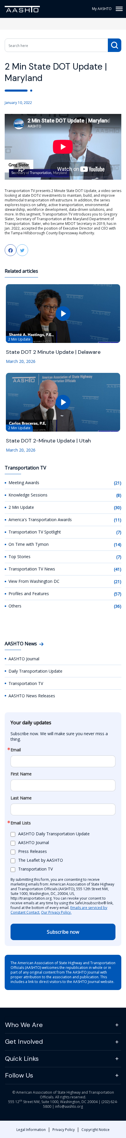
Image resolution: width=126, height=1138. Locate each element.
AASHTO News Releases (31, 695)
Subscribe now (63, 932)
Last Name (21, 798)
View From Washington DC (33, 581)
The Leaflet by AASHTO (40, 860)
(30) (117, 507)
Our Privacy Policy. (56, 912)
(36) (117, 606)
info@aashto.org (69, 1106)
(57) (117, 594)
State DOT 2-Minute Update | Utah (48, 440)
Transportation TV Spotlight (34, 532)
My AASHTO (102, 8)
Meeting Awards (23, 482)
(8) (118, 495)
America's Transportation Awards (40, 519)
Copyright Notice (95, 1129)
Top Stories (19, 556)
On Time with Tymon (28, 544)
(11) (117, 520)
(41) (117, 569)
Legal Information (31, 1129)
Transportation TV (25, 683)
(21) (117, 483)
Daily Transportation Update (35, 671)
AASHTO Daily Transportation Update (54, 833)
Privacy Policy (63, 1129)
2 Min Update (21, 507)
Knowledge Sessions (27, 495)
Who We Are (24, 1025)
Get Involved (24, 1041)
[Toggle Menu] (119, 9)
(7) (118, 532)
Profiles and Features (28, 593)
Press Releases (32, 851)
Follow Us (19, 1075)
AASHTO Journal (23, 658)
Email (16, 750)
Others (14, 606)
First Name (21, 774)
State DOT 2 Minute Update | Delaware (53, 352)
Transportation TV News (31, 569)
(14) (117, 544)
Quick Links (22, 1058)
